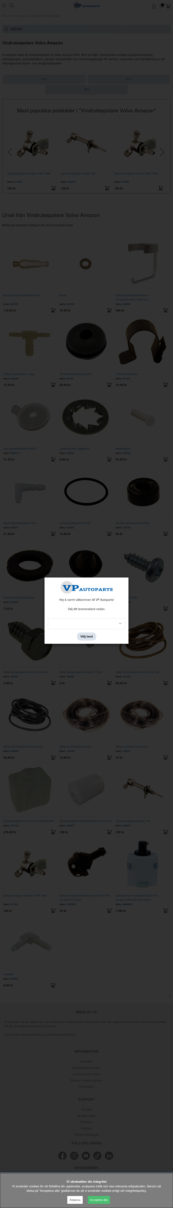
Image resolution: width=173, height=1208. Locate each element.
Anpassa (75, 1199)
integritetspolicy (135, 1190)
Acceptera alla (99, 1199)
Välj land (86, 636)
